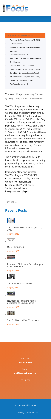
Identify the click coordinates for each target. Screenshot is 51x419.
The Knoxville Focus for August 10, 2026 (25, 69)
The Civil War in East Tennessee (22, 66)
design (11, 98)
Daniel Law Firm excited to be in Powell (24, 73)
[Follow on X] (28, 385)
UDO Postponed (16, 44)
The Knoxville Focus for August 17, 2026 (25, 40)
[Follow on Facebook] (23, 385)
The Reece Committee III (19, 55)
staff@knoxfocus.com (25, 373)
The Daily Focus (36, 98)
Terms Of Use (32, 412)
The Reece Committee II (19, 84)
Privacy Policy (18, 412)
